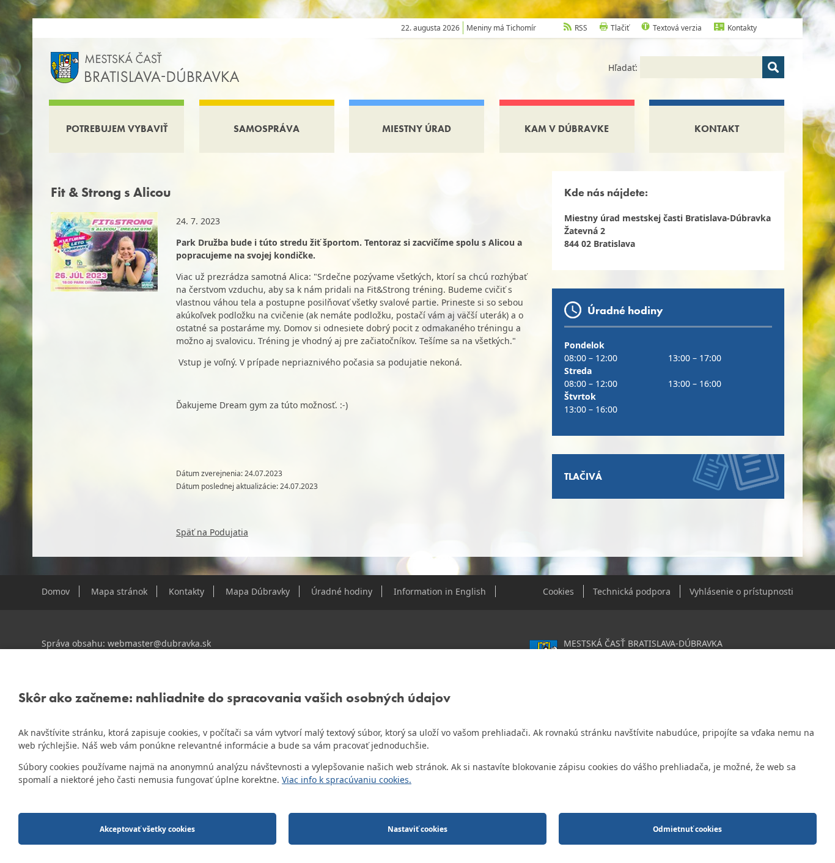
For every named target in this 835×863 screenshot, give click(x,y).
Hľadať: (624, 67)
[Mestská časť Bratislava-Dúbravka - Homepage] (145, 66)
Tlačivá (583, 476)
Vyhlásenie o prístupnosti (741, 591)
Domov (56, 591)
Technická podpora (632, 591)
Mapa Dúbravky (258, 591)
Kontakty (742, 28)
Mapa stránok (119, 591)
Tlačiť (620, 28)
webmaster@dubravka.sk (159, 643)
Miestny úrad (416, 128)
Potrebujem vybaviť (116, 128)
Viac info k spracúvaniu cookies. (346, 779)
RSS (581, 28)
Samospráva (267, 128)
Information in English (440, 591)
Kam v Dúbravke (566, 128)
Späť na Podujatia (212, 532)
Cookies (558, 591)
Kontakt (716, 128)
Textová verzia (677, 28)
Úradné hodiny (341, 591)
